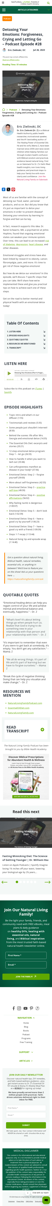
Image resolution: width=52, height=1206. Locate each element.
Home (3, 109)
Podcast (7, 18)
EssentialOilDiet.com (18, 707)
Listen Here (15, 331)
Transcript (15, 348)
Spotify (8, 392)
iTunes (38, 388)
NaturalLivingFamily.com (21, 712)
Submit (26, 1125)
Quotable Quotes (18, 339)
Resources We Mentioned (22, 344)
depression (22, 244)
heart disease (36, 244)
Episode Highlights (19, 335)
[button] (26, 729)
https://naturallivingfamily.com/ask (25, 579)
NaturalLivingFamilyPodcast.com (25, 703)
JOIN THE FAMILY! (24, 976)
